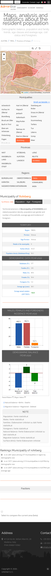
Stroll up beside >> (41, 102)
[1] (13, 397)
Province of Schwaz (24, 41)
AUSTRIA (4, 41)
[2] (25, 397)
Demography (22, 8)
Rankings (39, 8)
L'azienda (25, 2)
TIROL (12, 41)
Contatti (32, 2)
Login (38, 2)
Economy (31, 8)
